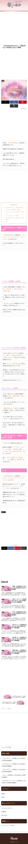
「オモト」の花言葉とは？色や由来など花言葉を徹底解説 (13, 776)
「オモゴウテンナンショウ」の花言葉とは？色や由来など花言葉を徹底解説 (13, 781)
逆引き (4, 512)
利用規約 (3, 811)
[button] (14, 105)
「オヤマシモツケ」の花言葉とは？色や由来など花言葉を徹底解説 (13, 770)
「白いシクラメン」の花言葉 (12, 215)
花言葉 (3, 793)
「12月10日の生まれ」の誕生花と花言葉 (14, 207)
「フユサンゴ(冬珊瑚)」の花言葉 (13, 209)
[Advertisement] (14, 28)
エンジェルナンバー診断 (7, 825)
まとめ (6, 221)
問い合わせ (4, 815)
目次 (12, 204)
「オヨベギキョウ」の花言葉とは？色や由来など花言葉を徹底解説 (13, 759)
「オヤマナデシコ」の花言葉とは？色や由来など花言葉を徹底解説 (13, 765)
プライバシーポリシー (7, 808)
